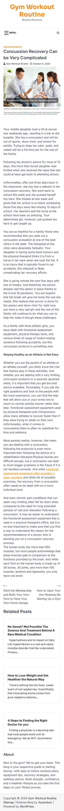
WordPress (27, 806)
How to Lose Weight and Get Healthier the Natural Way (28, 677)
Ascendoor (45, 802)
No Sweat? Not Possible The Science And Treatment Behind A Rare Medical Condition (31, 630)
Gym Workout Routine (32, 10)
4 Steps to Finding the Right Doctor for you (27, 722)
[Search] (58, 32)
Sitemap (8, 802)
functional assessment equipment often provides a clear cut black (31, 473)
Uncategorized (12, 47)
